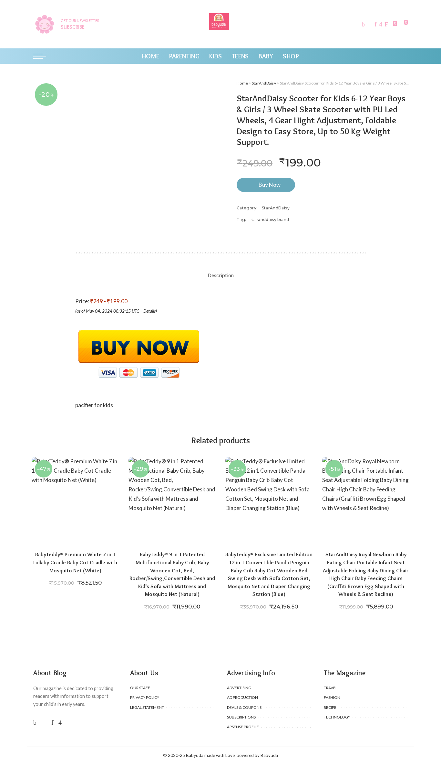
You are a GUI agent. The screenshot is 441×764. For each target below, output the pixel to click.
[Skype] (386, 24)
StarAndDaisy (264, 83)
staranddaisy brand (270, 219)
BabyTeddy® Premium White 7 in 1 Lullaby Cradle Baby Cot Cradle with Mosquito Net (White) (75, 562)
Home (242, 83)
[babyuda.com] (220, 24)
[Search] (404, 56)
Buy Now (270, 184)
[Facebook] (363, 24)
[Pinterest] (375, 24)
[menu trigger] (43, 56)
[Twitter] (369, 24)
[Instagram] (380, 24)
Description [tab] (221, 275)
